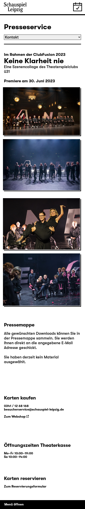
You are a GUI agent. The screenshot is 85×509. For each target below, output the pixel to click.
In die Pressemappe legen (28, 130)
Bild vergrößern (19, 125)
